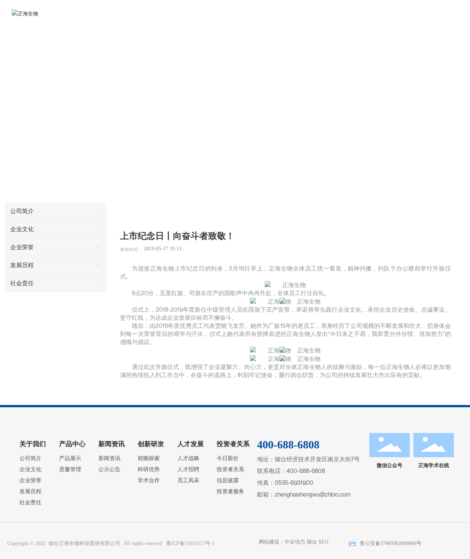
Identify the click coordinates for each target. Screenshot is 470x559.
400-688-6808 (305, 470)
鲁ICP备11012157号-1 (190, 543)
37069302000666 (398, 543)
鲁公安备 (370, 543)
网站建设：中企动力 (280, 542)
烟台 (312, 542)
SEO (323, 542)
